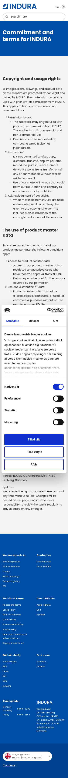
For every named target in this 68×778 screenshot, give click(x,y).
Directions (41, 730)
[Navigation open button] (56, 6)
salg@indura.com (45, 727)
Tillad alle (34, 439)
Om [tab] (55, 320)
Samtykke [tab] (12, 320)
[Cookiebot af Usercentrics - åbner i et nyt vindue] (48, 310)
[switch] (58, 398)
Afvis (34, 464)
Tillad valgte (34, 451)
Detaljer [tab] (34, 320)
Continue (9, 765)
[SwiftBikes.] (20, 6)
